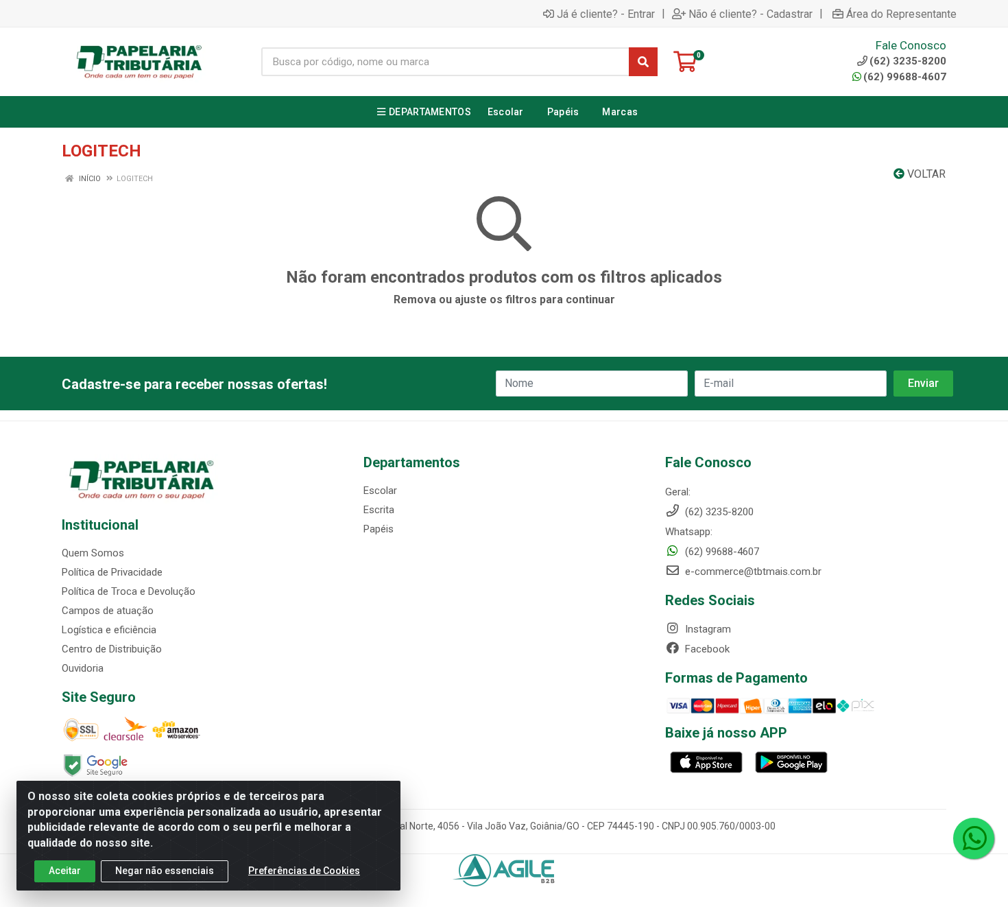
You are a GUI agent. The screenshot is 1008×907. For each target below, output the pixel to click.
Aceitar (65, 870)
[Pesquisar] (643, 61)
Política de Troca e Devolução (128, 591)
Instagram (706, 629)
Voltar (925, 173)
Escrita (378, 510)
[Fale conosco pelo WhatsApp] (973, 838)
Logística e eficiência (109, 630)
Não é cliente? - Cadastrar (750, 13)
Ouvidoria (83, 668)
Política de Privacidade (112, 572)
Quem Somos (93, 553)
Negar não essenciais (164, 870)
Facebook (706, 649)
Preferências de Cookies (304, 870)
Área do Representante (901, 13)
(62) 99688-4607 (904, 77)
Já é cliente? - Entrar (606, 13)
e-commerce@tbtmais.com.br (751, 571)
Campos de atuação (108, 610)
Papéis (378, 529)
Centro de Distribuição (112, 649)
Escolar (380, 490)
